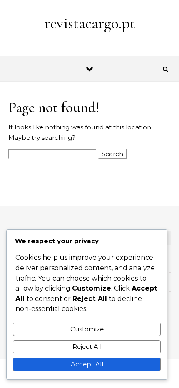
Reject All (87, 347)
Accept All (87, 364)
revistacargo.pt (90, 23)
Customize (87, 329)
